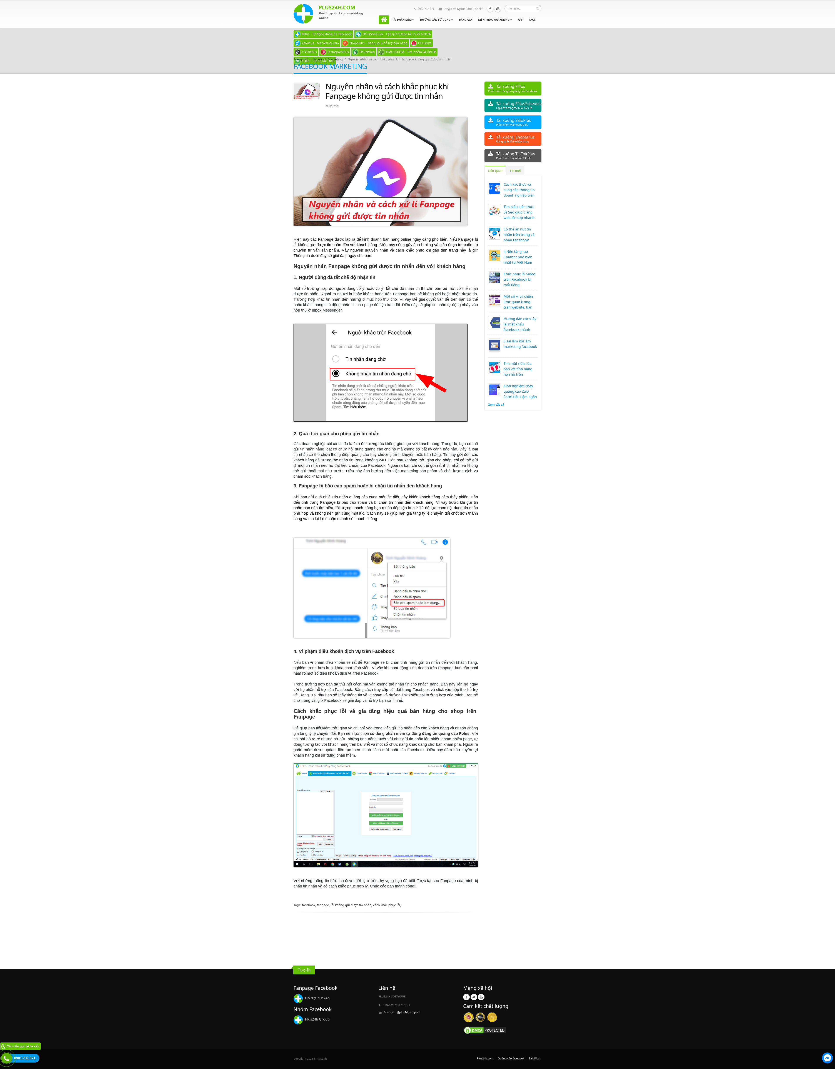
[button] (827, 1058)
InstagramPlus (338, 52)
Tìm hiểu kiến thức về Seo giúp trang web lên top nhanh (519, 212)
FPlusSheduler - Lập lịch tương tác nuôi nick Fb (396, 34)
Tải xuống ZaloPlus (513, 122)
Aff (520, 20)
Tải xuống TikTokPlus (515, 155)
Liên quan (495, 170)
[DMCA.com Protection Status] (485, 1030)
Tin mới (515, 170)
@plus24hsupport (469, 9)
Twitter (474, 997)
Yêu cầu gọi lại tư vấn (23, 1046)
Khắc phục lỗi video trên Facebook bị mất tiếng (519, 279)
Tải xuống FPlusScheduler (519, 105)
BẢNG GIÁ (465, 20)
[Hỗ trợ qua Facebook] (827, 1058)
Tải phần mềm (402, 20)
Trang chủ (301, 59)
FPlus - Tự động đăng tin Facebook (327, 34)
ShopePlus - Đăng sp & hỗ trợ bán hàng (378, 43)
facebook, (309, 905)
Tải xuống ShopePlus (515, 138)
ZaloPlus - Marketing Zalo (320, 43)
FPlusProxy (367, 52)
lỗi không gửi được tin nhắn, (352, 905)
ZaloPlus (534, 1058)
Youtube (497, 8)
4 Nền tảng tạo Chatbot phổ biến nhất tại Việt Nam (518, 257)
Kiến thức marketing (494, 20)
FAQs (532, 20)
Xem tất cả (496, 404)
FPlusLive (424, 43)
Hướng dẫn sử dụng (435, 20)
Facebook (490, 8)
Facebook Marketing (328, 59)
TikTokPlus (309, 52)
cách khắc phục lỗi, (387, 905)
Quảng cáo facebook (511, 1058)
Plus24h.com (485, 1058)
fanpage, (324, 905)
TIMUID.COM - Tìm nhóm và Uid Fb (411, 52)
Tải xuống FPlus (512, 88)
